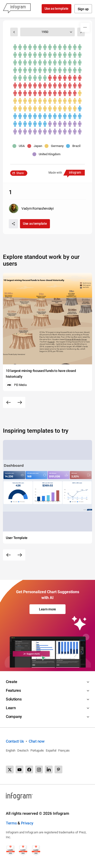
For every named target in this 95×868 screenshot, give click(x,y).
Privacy (27, 823)
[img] (47, 63)
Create (11, 681)
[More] (85, 27)
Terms (11, 823)
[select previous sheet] (14, 32)
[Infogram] (17, 8)
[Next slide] (19, 402)
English (10, 750)
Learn (11, 708)
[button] (19, 146)
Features (13, 690)
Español (51, 750)
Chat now (37, 741)
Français (64, 750)
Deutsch (22, 750)
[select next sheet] (81, 32)
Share (20, 173)
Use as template (57, 8)
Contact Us (15, 741)
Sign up (83, 9)
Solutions (13, 699)
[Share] (13, 223)
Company (14, 716)
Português (37, 750)
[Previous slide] (8, 402)
